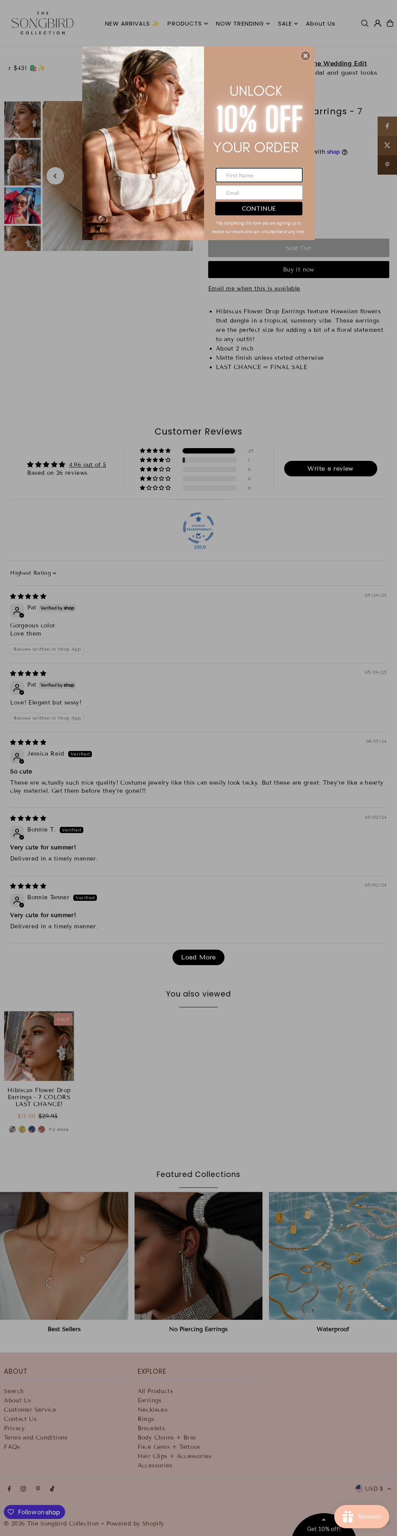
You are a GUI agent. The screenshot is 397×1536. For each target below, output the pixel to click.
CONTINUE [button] (259, 208)
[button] (305, 55)
